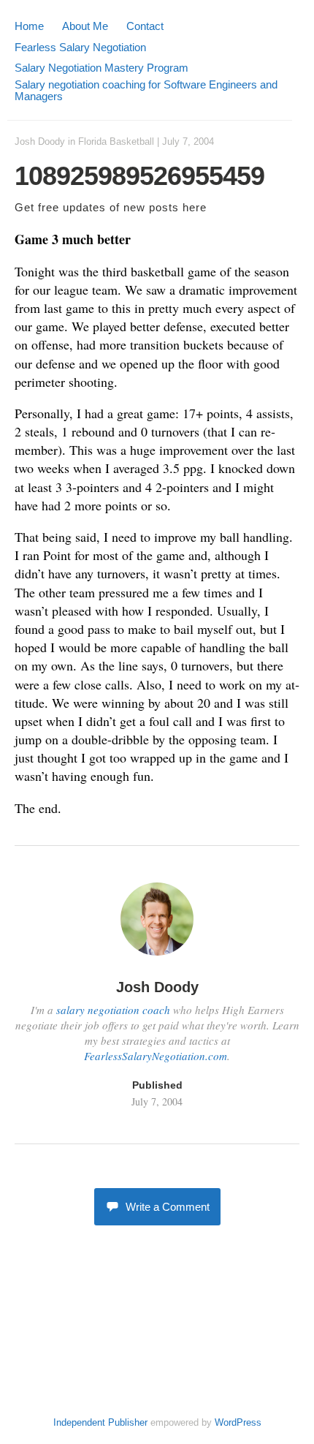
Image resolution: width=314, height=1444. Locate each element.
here (195, 207)
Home (29, 26)
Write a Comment (168, 1207)
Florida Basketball (116, 141)
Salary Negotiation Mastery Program (101, 67)
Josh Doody (40, 141)
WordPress (238, 1422)
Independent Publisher (100, 1422)
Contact (145, 26)
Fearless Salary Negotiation (80, 47)
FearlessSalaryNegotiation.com (155, 1055)
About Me (85, 26)
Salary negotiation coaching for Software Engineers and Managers (146, 90)
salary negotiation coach (113, 1009)
